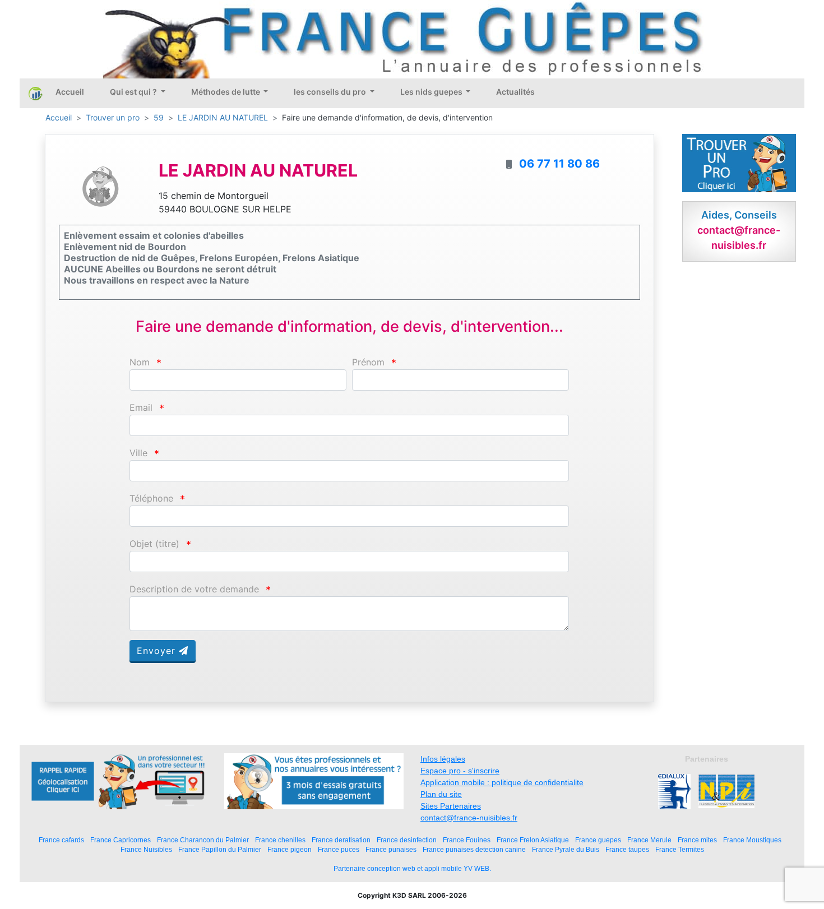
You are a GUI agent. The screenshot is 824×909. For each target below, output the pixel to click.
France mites (697, 839)
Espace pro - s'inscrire (459, 770)
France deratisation (341, 839)
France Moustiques (752, 839)
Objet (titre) (154, 544)
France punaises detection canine (474, 849)
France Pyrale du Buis (565, 849)
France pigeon (289, 849)
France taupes (627, 849)
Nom (139, 362)
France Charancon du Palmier (203, 839)
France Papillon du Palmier (219, 849)
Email (140, 408)
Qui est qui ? (134, 91)
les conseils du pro (331, 91)
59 (159, 117)
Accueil (69, 91)
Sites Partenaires (450, 805)
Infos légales (442, 758)
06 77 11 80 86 (559, 163)
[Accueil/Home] (36, 93)
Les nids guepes (432, 91)
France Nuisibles (146, 849)
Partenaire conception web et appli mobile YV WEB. (412, 869)
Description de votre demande (194, 589)
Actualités (515, 91)
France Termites (679, 849)
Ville (138, 453)
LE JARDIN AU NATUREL (223, 117)
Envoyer (158, 650)
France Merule (649, 839)
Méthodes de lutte (226, 91)
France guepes (598, 839)
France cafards (61, 839)
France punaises (390, 849)
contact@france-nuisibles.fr (468, 817)
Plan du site (441, 794)
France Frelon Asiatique (533, 839)
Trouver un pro (113, 117)
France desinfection (407, 839)
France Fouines (466, 839)
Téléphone (151, 498)
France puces (338, 849)
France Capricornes (120, 839)
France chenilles (280, 839)
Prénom (368, 362)
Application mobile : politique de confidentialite (502, 782)
